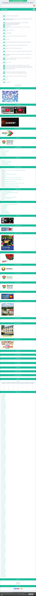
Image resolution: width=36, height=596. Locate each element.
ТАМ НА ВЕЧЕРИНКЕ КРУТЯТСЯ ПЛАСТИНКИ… (12, 24)
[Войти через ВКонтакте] (15, 588)
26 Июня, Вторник (3, 20)
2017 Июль (3, 493)
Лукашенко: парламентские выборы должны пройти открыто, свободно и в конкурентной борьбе (19, 67)
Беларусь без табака (8, 62)
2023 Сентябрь (4, 570)
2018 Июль (3, 506)
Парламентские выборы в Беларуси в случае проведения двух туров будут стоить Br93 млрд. (18, 66)
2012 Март (3, 422)
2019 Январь (4, 513)
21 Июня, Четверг (3, 40)
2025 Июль (3, 573)
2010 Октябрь (4, 403)
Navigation (4, 9)
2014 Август (3, 454)
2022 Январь (4, 551)
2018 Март (3, 502)
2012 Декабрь (4, 432)
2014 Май (3, 451)
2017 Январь (4, 486)
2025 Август (3, 574)
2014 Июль (3, 453)
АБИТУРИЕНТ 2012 (8, 25)
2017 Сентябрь (4, 495)
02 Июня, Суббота (3, 80)
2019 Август (3, 521)
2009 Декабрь (4, 394)
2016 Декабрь (4, 485)
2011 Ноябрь (3, 417)
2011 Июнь (3, 412)
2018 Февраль (4, 501)
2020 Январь (4, 526)
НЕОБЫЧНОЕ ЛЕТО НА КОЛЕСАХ (10, 68)
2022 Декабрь (4, 561)
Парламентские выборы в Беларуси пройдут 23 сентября (13, 48)
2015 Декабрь (4, 472)
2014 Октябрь (4, 456)
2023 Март (3, 563)
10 (32, 385)
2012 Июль (3, 426)
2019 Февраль (4, 514)
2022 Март (3, 552)
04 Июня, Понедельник (4, 77)
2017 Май (3, 491)
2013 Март (3, 435)
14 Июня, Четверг (3, 49)
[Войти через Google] (20, 588)
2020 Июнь (3, 532)
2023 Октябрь (4, 571)
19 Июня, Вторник (3, 43)
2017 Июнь (3, 492)
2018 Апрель (4, 503)
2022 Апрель (4, 553)
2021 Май (3, 544)
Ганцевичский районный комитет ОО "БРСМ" (18, 3)
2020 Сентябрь (4, 535)
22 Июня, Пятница (3, 37)
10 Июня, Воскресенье (4, 60)
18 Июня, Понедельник (4, 46)
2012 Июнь (3, 425)
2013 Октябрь (4, 443)
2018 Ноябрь (4, 511)
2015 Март (3, 462)
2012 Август (3, 427)
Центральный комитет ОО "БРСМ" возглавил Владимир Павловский (10, 177)
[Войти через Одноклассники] (21, 588)
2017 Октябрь (4, 496)
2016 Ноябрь (4, 484)
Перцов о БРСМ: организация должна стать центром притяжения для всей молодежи (12, 170)
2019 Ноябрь (4, 524)
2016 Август (3, 481)
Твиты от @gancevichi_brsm (5, 360)
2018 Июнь (3, 505)
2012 (4, 11)
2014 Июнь (3, 452)
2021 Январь (4, 540)
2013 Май (3, 437)
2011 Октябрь (4, 416)
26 (8, 389)
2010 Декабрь (4, 405)
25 (3, 389)
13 (13, 386)
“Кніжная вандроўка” (8, 82)
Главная (2, 11)
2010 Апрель (4, 396)
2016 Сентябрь (4, 482)
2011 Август (3, 414)
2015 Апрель (4, 463)
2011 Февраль (4, 407)
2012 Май (3, 424)
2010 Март (3, 395)
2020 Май (3, 531)
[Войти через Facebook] (17, 588)
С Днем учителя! (3, 172)
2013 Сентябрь (4, 442)
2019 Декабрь (4, 525)
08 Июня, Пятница (3, 63)
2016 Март (3, 475)
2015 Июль (3, 466)
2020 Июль (3, 533)
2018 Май (3, 504)
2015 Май (3, 464)
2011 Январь (3, 406)
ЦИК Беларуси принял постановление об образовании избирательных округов (16, 45)
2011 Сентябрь (4, 415)
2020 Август (3, 534)
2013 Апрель (4, 436)
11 (3, 386)
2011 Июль (3, 413)
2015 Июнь (3, 465)
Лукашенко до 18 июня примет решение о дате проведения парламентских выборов (17, 65)
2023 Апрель (4, 564)
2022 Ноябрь (4, 560)
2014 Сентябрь (4, 455)
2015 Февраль (4, 461)
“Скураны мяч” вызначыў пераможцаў (10, 59)
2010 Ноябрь (4, 404)
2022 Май (3, 554)
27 (13, 389)
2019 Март (3, 515)
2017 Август (3, 494)
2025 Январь (4, 572)
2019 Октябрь (4, 523)
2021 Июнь (3, 545)
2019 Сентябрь (4, 522)
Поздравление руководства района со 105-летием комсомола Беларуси (11, 179)
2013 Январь (4, 433)
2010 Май (3, 397)
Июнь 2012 (18, 381)
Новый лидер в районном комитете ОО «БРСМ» (7, 181)
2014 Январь (4, 446)
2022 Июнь (3, 555)
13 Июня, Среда (3, 52)
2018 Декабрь (4, 512)
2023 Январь (4, 562)
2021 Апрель (4, 543)
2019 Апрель (4, 516)
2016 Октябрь (4, 483)
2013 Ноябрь (4, 444)
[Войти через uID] (14, 588)
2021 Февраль (4, 541)
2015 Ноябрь (4, 471)
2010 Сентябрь (4, 402)
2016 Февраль (4, 474)
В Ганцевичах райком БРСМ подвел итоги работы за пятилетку (9, 186)
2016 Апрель (4, 476)
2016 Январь (4, 473)
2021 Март (3, 542)
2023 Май (3, 565)
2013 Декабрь (4, 445)
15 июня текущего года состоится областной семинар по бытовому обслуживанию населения (18, 51)
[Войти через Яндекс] (18, 588)
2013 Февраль (4, 434)
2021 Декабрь (4, 550)
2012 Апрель (4, 423)
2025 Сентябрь (4, 575)
